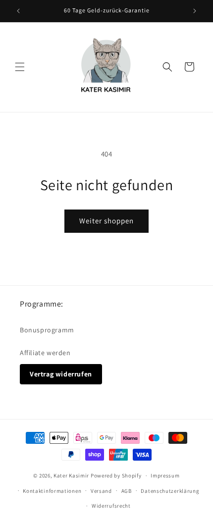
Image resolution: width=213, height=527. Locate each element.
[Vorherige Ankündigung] (18, 11)
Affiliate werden (45, 352)
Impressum (165, 475)
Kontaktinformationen (52, 490)
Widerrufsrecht (111, 505)
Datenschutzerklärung (170, 490)
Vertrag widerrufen (61, 373)
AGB (126, 490)
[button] (20, 67)
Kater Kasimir (71, 475)
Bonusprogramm (47, 329)
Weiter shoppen (106, 220)
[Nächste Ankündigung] (195, 11)
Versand (101, 490)
